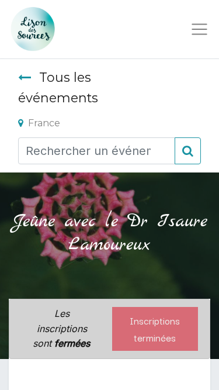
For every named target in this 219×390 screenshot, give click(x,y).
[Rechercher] (188, 150)
